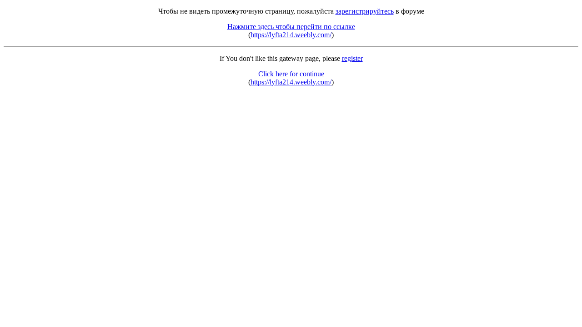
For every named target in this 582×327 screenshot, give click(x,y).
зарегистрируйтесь (365, 11)
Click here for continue (291, 74)
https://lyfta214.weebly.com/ (291, 35)
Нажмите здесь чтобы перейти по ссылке (291, 26)
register (352, 58)
